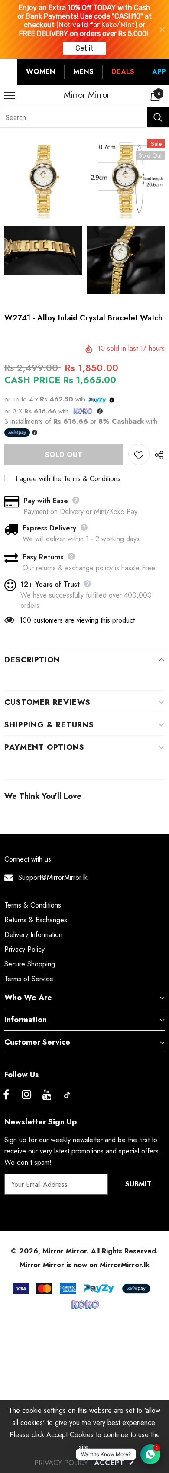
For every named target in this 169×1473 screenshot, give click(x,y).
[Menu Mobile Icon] (9, 95)
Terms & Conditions (92, 479)
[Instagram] (26, 1095)
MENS (83, 72)
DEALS (122, 72)
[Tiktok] (67, 1095)
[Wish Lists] (139, 454)
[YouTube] (47, 1095)
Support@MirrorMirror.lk (53, 877)
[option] (43, 210)
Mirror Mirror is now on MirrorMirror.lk (85, 1265)
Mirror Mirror (87, 95)
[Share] (157, 454)
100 (25, 620)
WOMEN (40, 72)
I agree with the (39, 479)
